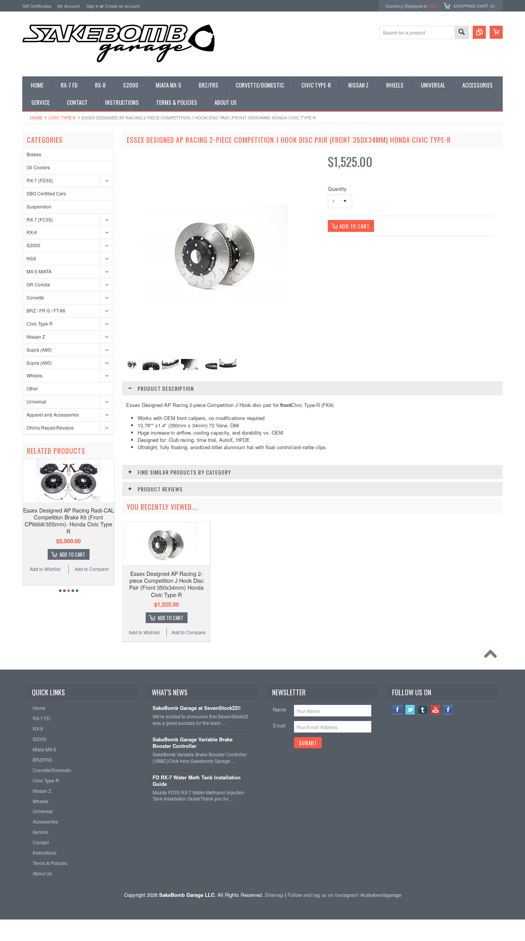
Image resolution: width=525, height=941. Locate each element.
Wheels (34, 375)
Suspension (39, 206)
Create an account (122, 6)
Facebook (397, 709)
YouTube (435, 709)
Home (36, 117)
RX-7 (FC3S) (40, 219)
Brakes (34, 154)
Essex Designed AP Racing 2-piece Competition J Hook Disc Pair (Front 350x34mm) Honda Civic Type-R (166, 584)
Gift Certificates (37, 6)
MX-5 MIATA (39, 271)
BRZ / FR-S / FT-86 (46, 310)
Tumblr (423, 709)
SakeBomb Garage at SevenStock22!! (197, 708)
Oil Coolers (38, 167)
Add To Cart (72, 554)
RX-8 (32, 232)
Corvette (35, 297)
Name (279, 709)
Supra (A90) (39, 362)
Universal (37, 401)
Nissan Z (36, 336)
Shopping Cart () (474, 6)
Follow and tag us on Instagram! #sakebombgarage (344, 894)
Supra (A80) (39, 349)
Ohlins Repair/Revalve (50, 427)
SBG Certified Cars (46, 193)
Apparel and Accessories (53, 414)
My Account (68, 6)
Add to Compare (92, 569)
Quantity (337, 188)
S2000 (33, 245)
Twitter (410, 709)
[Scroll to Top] (492, 656)
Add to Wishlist (45, 569)
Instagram (448, 709)
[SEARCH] (462, 33)
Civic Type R (62, 117)
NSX (31, 258)
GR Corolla (38, 284)
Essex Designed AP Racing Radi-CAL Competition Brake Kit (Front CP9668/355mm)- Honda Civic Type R (68, 520)
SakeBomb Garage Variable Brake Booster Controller (193, 742)
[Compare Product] (479, 32)
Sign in (92, 6)
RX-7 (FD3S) (40, 180)
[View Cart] (496, 32)
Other (32, 388)
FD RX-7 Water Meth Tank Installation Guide (197, 780)
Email (279, 725)
